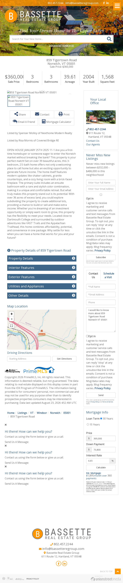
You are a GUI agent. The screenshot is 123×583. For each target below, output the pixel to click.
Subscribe (101, 257)
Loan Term (92, 418)
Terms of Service (107, 402)
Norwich (55, 413)
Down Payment (95, 444)
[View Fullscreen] (11, 325)
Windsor (42, 413)
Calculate (101, 467)
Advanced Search (60, 45)
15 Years (94, 424)
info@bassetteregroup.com (81, 3)
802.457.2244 (55, 3)
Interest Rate (94, 455)
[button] (109, 39)
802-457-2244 (97, 129)
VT (32, 413)
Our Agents (93, 144)
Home (10, 413)
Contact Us (92, 141)
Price (89, 433)
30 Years (107, 418)
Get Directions (64, 358)
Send (100, 395)
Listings (22, 413)
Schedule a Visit (108, 275)
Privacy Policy (102, 250)
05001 (67, 413)
